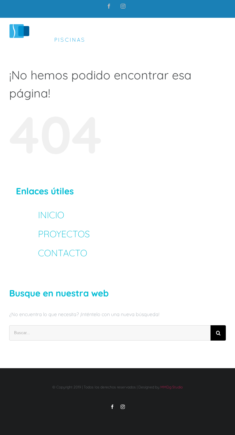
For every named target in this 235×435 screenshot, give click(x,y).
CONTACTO (62, 253)
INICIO (51, 215)
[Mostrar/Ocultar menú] (222, 33)
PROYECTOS (64, 234)
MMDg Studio (171, 387)
